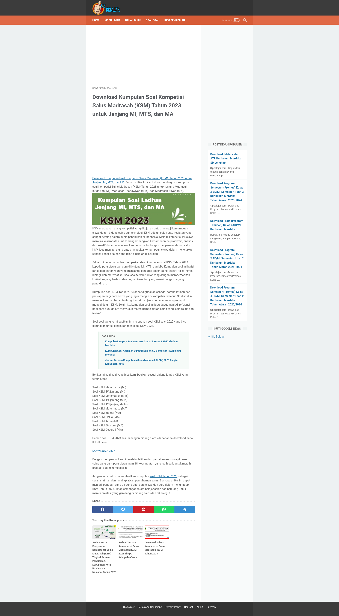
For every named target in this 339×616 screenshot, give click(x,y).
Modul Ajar (112, 20)
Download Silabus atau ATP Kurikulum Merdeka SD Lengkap (226, 158)
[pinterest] (143, 509)
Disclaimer (129, 607)
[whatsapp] (164, 509)
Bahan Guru (133, 20)
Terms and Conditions (150, 607)
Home (95, 20)
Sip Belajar (218, 336)
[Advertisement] (143, 55)
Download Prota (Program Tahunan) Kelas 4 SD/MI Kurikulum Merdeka (226, 225)
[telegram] (184, 509)
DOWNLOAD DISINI (104, 451)
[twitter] (123, 509)
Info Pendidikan (174, 20)
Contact (188, 607)
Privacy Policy (173, 607)
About (200, 607)
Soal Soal (152, 20)
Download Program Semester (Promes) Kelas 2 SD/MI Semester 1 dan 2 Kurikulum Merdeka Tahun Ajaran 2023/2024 (227, 258)
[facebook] (102, 509)
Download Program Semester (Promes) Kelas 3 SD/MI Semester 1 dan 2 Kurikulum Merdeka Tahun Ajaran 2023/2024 (227, 192)
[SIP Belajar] (108, 8)
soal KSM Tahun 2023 (163, 476)
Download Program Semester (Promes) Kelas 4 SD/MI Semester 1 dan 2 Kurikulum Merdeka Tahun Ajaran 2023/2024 (227, 296)
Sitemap (211, 607)
